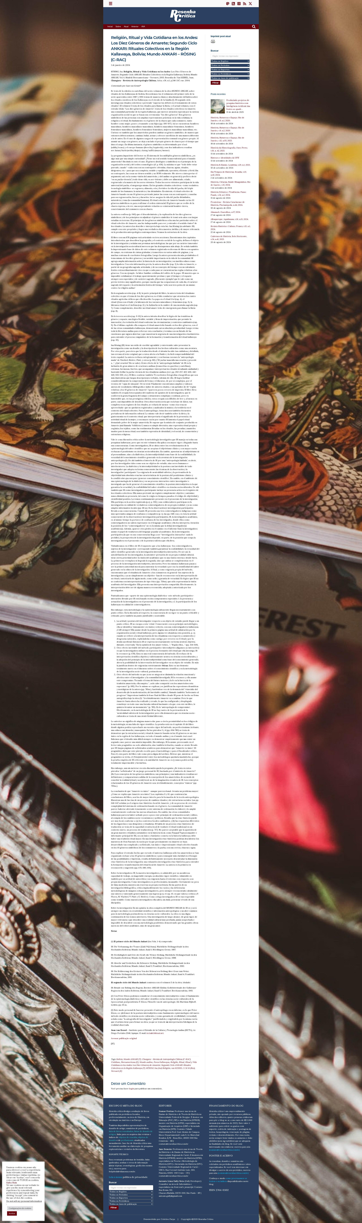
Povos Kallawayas (161, 1062)
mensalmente (115, 1143)
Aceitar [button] (12, 1213)
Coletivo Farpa (168, 1219)
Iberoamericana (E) (129, 1062)
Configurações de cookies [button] (20, 1208)
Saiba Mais (11, 1182)
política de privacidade (135, 1177)
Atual (126, 26)
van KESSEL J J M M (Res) (183, 1068)
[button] (227, 3)
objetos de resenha (128, 1137)
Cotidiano (115, 1062)
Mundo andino (145, 1062)
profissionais (127, 1140)
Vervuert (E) (116, 1071)
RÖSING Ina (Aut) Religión (158, 1068)
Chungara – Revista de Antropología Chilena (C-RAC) (166, 1059)
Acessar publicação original (124, 1038)
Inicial (110, 26)
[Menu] (110, 3)
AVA (143, 26)
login (131, 1088)
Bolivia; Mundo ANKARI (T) (128, 1059)
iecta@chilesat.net (155, 1033)
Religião (174, 1062)
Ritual (181, 1062)
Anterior (134, 26)
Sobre (118, 26)
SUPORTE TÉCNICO (118, 1154)
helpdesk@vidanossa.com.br (122, 1171)
